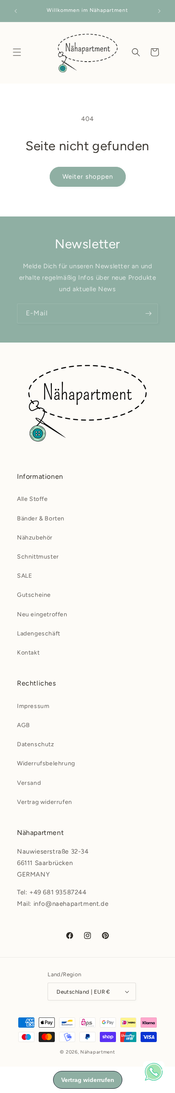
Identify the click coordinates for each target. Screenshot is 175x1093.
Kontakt (28, 652)
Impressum (33, 706)
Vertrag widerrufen (44, 802)
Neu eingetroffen (42, 614)
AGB (23, 725)
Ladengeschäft (38, 633)
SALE (24, 575)
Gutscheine (34, 594)
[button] (17, 52)
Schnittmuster (38, 556)
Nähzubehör (35, 537)
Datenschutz (35, 744)
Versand (29, 783)
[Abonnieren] (148, 313)
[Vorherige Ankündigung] (15, 11)
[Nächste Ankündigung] (159, 11)
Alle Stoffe (32, 499)
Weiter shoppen (87, 176)
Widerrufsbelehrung (46, 763)
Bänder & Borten (41, 518)
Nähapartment (97, 1052)
